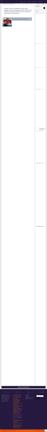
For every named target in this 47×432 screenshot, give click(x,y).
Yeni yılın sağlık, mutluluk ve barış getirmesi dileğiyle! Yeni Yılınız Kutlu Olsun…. (42, 129)
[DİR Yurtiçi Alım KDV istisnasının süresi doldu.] (40, 43)
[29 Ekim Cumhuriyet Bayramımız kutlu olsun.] (40, 67)
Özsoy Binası (32, 397)
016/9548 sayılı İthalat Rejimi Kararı (17, 426)
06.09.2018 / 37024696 (16, 401)
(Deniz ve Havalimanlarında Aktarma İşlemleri (18, 420)
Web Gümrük (40, 1)
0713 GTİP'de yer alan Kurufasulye (17, 398)
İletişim (36, 1)
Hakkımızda (28, 1)
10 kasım (15, 396)
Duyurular (33, 1)
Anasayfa (21, 1)
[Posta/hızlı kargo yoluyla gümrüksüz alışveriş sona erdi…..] (40, 13)
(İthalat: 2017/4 (17, 403)
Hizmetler (24, 1)
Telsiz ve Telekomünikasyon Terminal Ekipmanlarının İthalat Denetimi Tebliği (18, 408)
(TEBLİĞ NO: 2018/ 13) (16, 412)
